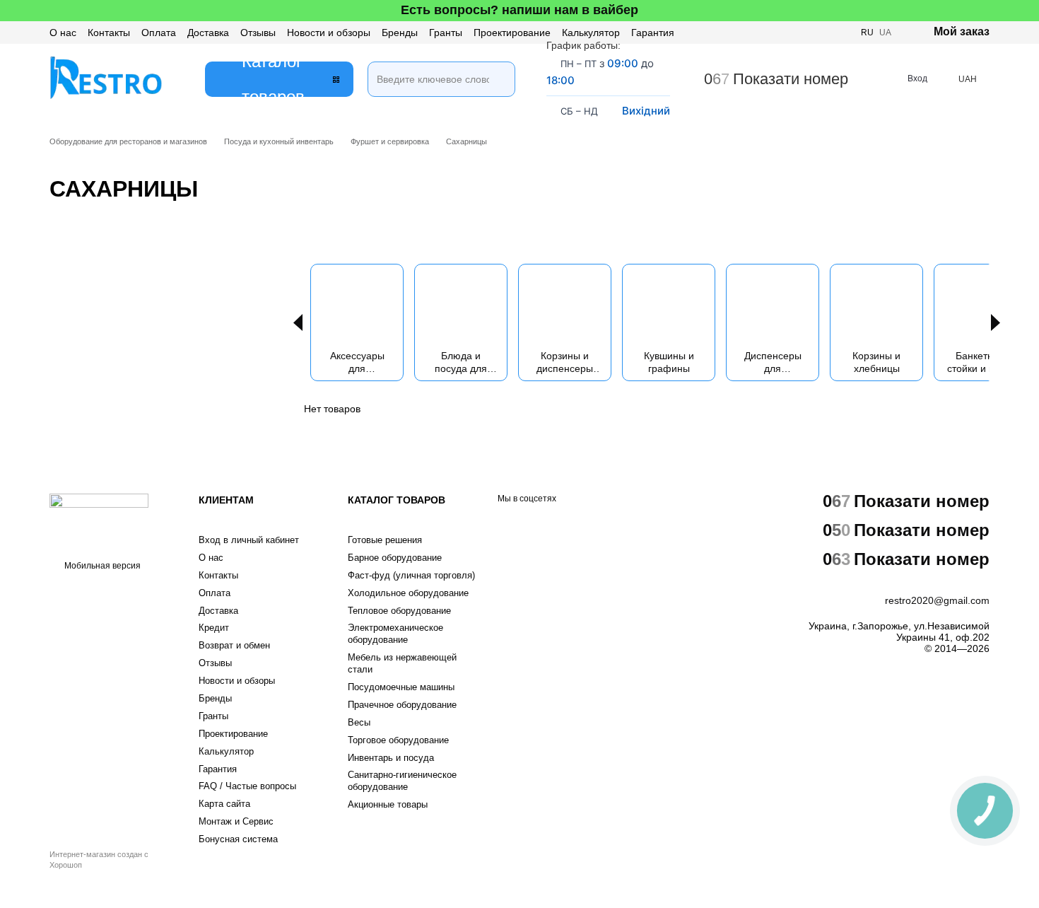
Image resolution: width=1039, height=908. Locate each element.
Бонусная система (238, 839)
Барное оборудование (395, 557)
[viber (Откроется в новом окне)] (824, 32)
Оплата (158, 32)
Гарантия (652, 32)
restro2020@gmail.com (937, 600)
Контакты (109, 32)
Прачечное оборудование (402, 704)
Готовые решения (385, 540)
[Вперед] (995, 322)
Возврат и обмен (234, 645)
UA (885, 32)
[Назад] (298, 322)
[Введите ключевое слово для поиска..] (497, 61)
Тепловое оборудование (399, 610)
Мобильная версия (101, 566)
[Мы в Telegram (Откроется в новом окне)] (841, 32)
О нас (62, 32)
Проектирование (512, 32)
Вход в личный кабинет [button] (249, 540)
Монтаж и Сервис (236, 821)
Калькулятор (591, 32)
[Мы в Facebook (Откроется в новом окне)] (790, 32)
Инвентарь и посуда (391, 757)
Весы (359, 722)
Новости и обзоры (328, 32)
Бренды (400, 32)
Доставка (208, 32)
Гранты (445, 32)
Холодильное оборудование (408, 593)
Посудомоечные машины (401, 687)
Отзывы (258, 32)
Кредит (214, 627)
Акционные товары (388, 804)
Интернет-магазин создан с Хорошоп (98, 859)
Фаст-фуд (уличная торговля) (411, 575)
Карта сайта (224, 803)
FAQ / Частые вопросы (247, 786)
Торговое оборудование (398, 740)
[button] (1027, 10)
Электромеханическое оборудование (395, 633)
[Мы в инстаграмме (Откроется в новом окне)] (807, 32)
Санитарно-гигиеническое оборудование (402, 780)
